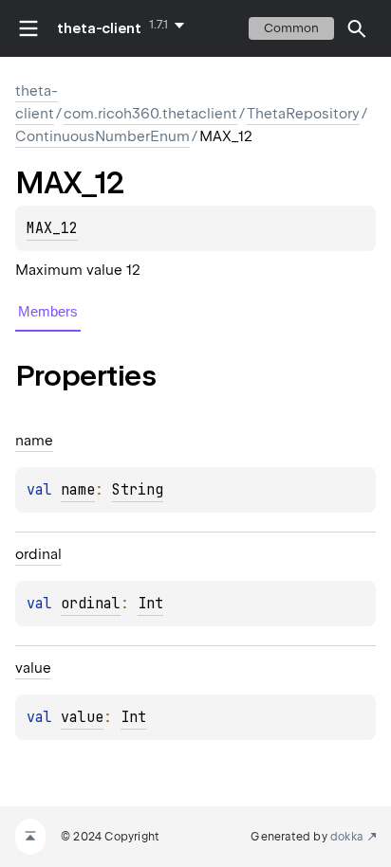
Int (150, 603)
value (82, 717)
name (78, 489)
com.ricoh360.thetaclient (150, 113)
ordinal (91, 603)
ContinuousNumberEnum (102, 136)
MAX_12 (52, 228)
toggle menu (28, 28)
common (291, 28)
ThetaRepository (303, 113)
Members (48, 311)
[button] (357, 28)
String (137, 489)
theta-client (99, 28)
